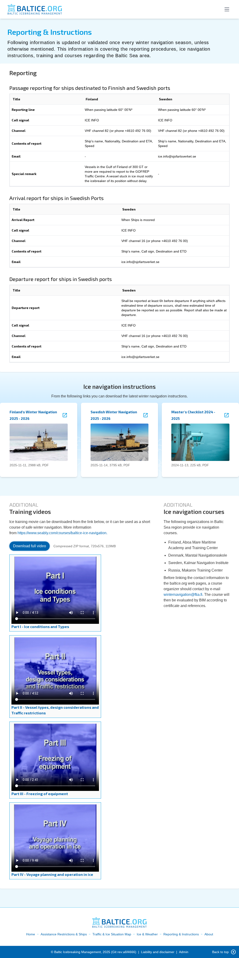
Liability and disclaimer (157, 952)
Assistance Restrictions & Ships (64, 934)
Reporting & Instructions (181, 934)
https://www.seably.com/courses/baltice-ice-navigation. (62, 533)
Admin (183, 952)
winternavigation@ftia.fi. (183, 595)
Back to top (220, 952)
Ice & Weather (147, 934)
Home (30, 934)
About (208, 934)
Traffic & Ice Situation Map (111, 934)
